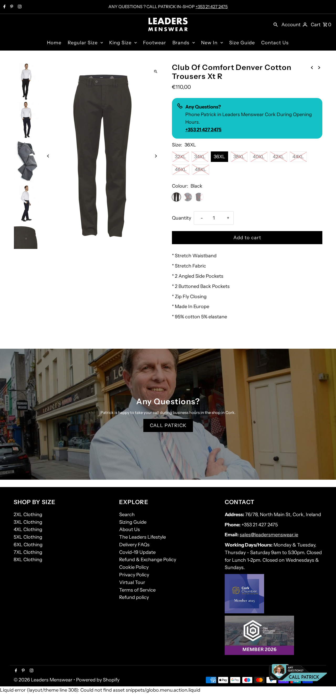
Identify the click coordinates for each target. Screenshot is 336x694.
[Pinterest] (11, 7)
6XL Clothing (28, 545)
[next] (319, 67)
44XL (298, 157)
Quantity (181, 218)
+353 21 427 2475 (212, 6)
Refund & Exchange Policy (147, 559)
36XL (219, 157)
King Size (120, 43)
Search (127, 514)
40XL (259, 157)
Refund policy (134, 597)
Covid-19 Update (137, 552)
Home (54, 43)
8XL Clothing (28, 559)
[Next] (155, 156)
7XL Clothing (28, 552)
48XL (200, 169)
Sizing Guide (132, 522)
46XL (181, 169)
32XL (180, 157)
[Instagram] (19, 7)
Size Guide (242, 43)
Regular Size (83, 43)
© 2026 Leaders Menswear (44, 680)
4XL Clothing (28, 529)
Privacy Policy (134, 575)
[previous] (312, 67)
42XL (278, 157)
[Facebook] (4, 7)
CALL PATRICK (168, 425)
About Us (129, 529)
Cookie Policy (134, 567)
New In (209, 43)
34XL (200, 157)
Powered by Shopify (97, 680)
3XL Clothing (28, 522)
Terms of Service (137, 590)
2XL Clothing (28, 514)
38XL (239, 157)
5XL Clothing (28, 537)
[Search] (275, 24)
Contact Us (275, 43)
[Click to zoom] (155, 71)
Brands (181, 43)
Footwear (154, 43)
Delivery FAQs (134, 545)
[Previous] (48, 156)
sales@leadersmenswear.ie (269, 535)
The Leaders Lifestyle (142, 537)
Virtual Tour (132, 582)
